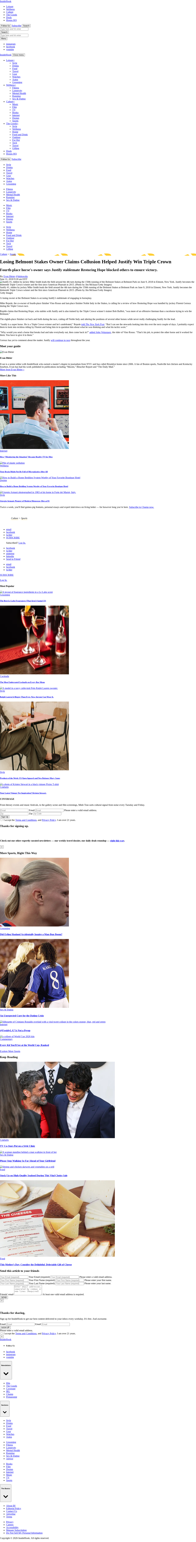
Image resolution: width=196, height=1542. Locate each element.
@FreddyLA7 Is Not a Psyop (15, 1030)
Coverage (10, 1388)
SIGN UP (5, 1327)
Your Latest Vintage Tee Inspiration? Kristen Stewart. (23, 793)
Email (32, 810)
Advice (9, 1458)
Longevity (17, 90)
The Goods (11, 14)
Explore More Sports (10, 1051)
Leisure (9, 6)
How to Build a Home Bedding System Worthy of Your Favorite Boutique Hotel (34, 486)
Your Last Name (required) (42, 1283)
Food (14, 68)
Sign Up (4, 817)
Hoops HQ (11, 20)
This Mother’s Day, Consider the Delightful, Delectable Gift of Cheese (36, 1264)
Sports (15, 120)
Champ (9, 1394)
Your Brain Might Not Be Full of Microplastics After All (24, 472)
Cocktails (4, 676)
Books (15, 112)
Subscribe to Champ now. (141, 507)
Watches (16, 76)
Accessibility (12, 1527)
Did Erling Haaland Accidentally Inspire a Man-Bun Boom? (31, 934)
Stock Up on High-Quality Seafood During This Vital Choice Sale (33, 1175)
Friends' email (6, 1294)
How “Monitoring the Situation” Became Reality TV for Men (26, 457)
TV (14, 109)
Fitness (15, 87)
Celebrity (4, 787)
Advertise (10, 1514)
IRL (8, 1391)
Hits (8, 1383)
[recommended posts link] (34, 925)
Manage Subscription (16, 1530)
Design (15, 118)
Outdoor (16, 137)
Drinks (15, 65)
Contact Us (11, 1511)
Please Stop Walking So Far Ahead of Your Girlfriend (27, 1161)
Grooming (17, 82)
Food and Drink (20, 134)
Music (15, 104)
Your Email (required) (39, 1277)
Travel (15, 71)
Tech (14, 143)
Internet (16, 115)
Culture (9, 12)
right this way (117, 840)
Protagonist (11, 1397)
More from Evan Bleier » (12, 369)
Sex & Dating (19, 98)
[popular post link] (26, 592)
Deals (9, 17)
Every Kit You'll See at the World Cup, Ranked (24, 1045)
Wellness (10, 9)
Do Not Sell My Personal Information (24, 1533)
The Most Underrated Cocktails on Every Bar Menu (22, 682)
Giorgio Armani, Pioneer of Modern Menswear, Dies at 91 (25, 501)
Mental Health (19, 93)
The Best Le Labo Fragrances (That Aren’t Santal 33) (23, 601)
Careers (9, 1524)
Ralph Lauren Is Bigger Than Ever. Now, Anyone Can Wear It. (27, 697)
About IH (10, 1505)
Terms (9, 1516)
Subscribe (16, 25)
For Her (16, 140)
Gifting (15, 148)
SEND (4, 1297)
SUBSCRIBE (13, 537)
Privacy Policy (49, 820)
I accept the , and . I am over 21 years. (40, 820)
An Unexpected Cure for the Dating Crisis (22, 1015)
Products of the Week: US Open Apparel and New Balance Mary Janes (30, 778)
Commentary (6, 1039)
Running (16, 96)
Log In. (22, 543)
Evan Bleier (9, 276)
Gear (14, 74)
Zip (30, 813)
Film (14, 107)
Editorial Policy (13, 1508)
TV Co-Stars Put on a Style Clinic (17, 1146)
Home (15, 131)
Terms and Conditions (26, 820)
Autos (15, 79)
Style (14, 63)
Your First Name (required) (42, 1280)
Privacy (9, 1522)
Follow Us (5, 26)
